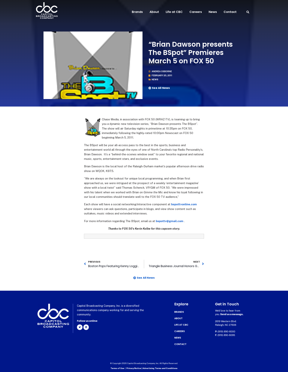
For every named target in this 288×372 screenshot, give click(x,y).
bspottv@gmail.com (169, 221)
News (213, 12)
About (154, 12)
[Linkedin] (86, 327)
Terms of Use (117, 368)
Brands (137, 12)
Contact (230, 12)
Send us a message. (231, 314)
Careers (195, 12)
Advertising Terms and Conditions (159, 368)
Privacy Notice (134, 368)
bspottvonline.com (184, 204)
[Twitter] (79, 327)
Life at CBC (174, 12)
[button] (247, 11)
